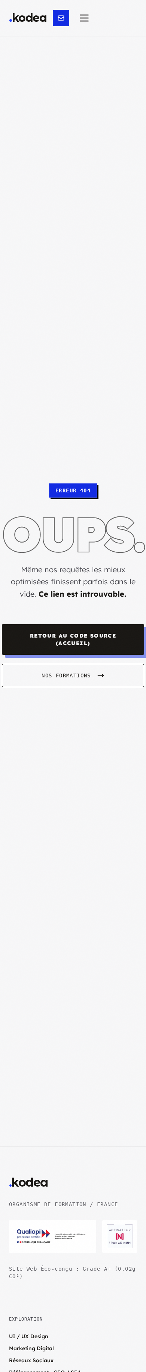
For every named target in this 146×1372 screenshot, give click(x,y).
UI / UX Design (28, 1336)
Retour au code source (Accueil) (73, 639)
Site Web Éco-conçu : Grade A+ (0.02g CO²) (72, 1272)
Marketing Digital (31, 1348)
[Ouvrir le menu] (84, 18)
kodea (27, 18)
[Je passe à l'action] (61, 18)
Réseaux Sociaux (31, 1360)
